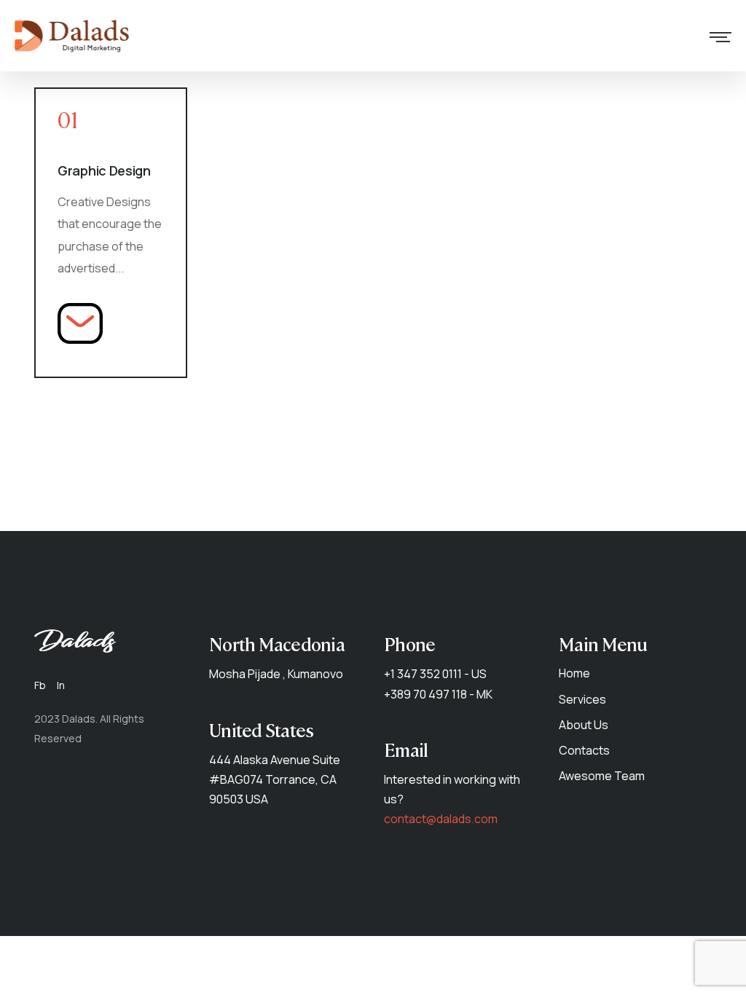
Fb (40, 685)
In (61, 685)
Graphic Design (104, 170)
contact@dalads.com (441, 819)
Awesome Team (602, 776)
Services (582, 699)
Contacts (584, 750)
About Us (583, 725)
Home (574, 673)
